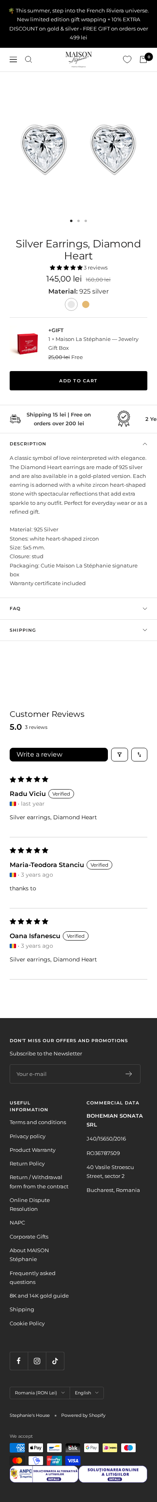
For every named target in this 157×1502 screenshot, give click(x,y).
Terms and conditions (38, 1122)
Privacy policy (27, 1136)
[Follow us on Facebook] (19, 1361)
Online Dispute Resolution (30, 1204)
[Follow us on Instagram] (37, 1361)
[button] (67, 267)
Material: (63, 291)
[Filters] (119, 754)
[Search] (28, 59)
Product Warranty (33, 1150)
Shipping (23, 630)
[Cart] (143, 59)
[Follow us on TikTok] (55, 1361)
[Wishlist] (127, 59)
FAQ (15, 608)
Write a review (39, 754)
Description (28, 444)
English (83, 1393)
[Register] (129, 1074)
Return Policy (27, 1163)
